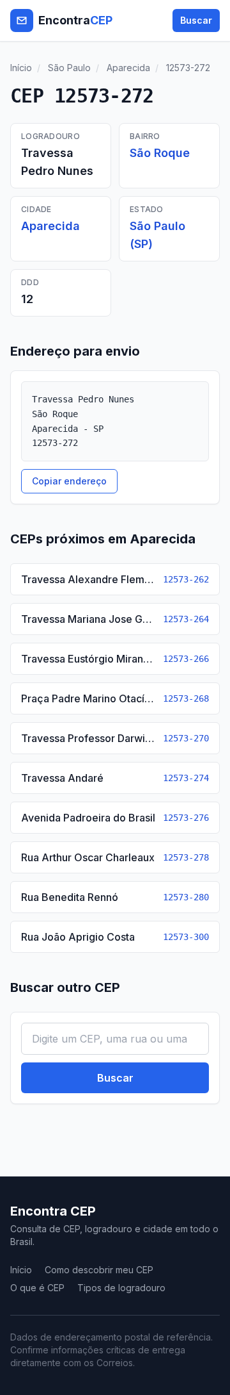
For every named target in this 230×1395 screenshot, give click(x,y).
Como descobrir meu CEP (99, 1269)
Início (21, 67)
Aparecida (128, 67)
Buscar (196, 20)
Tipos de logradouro (121, 1287)
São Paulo (69, 67)
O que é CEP (37, 1287)
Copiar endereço (69, 480)
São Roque (160, 153)
